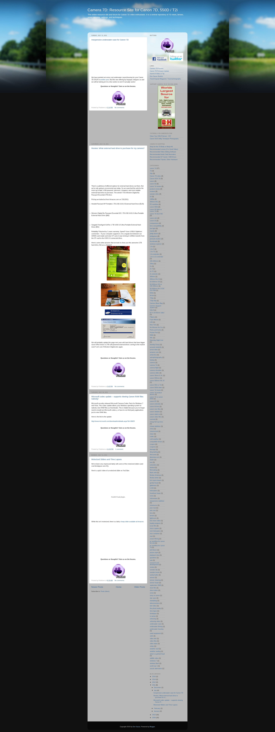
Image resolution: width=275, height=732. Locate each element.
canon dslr (153, 218)
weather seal (154, 649)
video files (153, 641)
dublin (152, 460)
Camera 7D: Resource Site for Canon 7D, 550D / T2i (133, 10)
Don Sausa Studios (156, 76)
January (157, 711)
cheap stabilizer (155, 426)
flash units (153, 472)
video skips (153, 643)
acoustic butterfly (155, 347)
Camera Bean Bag (156, 303)
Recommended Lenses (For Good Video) (164, 149)
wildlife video (154, 658)
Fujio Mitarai (154, 319)
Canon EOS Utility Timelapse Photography (164, 138)
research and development (154, 563)
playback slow (154, 555)
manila (152, 231)
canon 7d (153, 168)
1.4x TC (152, 251)
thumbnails (153, 241)
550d (151, 293)
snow (151, 593)
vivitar (152, 646)
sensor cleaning (155, 580)
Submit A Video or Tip (157, 73)
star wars (153, 598)
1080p (152, 199)
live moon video (155, 520)
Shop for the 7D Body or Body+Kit (161, 146)
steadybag (153, 600)
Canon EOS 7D (155, 178)
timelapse (153, 613)
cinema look (154, 431)
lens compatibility (155, 226)
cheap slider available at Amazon (131, 521)
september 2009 (155, 585)
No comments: (120, 107)
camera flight (154, 368)
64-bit (152, 295)
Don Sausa (136, 726)
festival (152, 467)
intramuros (153, 505)
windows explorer (156, 244)
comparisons (154, 223)
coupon (152, 444)
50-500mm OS (155, 282)
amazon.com (154, 352)
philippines (153, 236)
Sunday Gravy (155, 344)
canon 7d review (155, 186)
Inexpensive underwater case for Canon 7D (110, 40)
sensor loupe (154, 582)
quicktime (153, 557)
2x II (151, 269)
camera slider (154, 373)
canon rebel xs (155, 414)
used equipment (155, 633)
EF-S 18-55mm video (157, 313)
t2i (150, 196)
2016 (154, 676)
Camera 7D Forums (156, 68)
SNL (151, 338)
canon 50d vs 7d (155, 385)
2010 (154, 715)
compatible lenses (156, 441)
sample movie (154, 572)
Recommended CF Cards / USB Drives (163, 157)
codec (152, 436)
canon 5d (153, 184)
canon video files (155, 417)
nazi (151, 536)
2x (150, 266)
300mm (152, 276)
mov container (155, 533)
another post (104, 80)
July (155, 690)
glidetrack (153, 485)
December (157, 687)
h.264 (152, 488)
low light (152, 228)
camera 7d (153, 365)
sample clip (153, 570)
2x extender (154, 274)
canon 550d (154, 207)
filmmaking (153, 470)
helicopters (153, 490)
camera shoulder (155, 370)
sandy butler (154, 575)
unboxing (153, 619)
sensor (152, 577)
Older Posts (139, 587)
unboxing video (155, 621)
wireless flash (154, 663)
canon (152, 181)
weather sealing (155, 651)
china (152, 429)
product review (155, 189)
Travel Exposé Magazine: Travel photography (165, 79)
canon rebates (155, 411)
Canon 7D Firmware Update (159, 71)
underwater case (155, 624)
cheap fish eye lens (156, 422)
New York (153, 325)
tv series (153, 616)
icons (151, 496)
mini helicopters (155, 531)
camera (152, 362)
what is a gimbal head (157, 654)
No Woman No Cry (156, 327)
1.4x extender (154, 254)
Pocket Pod (154, 332)
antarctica (153, 355)
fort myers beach (155, 480)
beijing (152, 360)
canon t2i (153, 221)
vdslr (151, 636)
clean (152, 434)
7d (151, 171)
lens (151, 513)
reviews (152, 191)
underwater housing (156, 629)
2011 (154, 685)
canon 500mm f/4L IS (157, 380)
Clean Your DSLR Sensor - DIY (160, 136)
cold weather (154, 439)
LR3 (151, 322)
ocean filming (154, 539)
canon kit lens (154, 406)
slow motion (154, 590)
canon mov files (155, 409)
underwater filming (156, 626)
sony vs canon (155, 595)
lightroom (153, 518)
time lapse (153, 611)
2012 (154, 682)
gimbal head (154, 483)
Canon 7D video (155, 176)
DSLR (152, 310)
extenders (153, 465)
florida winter (154, 478)
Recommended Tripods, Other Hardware (164, 159)
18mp (152, 263)
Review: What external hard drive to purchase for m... (166, 696)
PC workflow (154, 204)
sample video (154, 194)
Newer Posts (97, 587)
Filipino (152, 317)
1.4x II (152, 249)
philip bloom (154, 233)
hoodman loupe (155, 493)
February (157, 708)
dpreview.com (154, 457)
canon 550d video (156, 387)
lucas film (153, 526)
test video (153, 606)
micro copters (154, 528)
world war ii (153, 666)
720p (151, 298)
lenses (152, 515)
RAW (151, 335)
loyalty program (155, 523)
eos (151, 462)
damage (152, 449)
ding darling (154, 452)
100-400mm (154, 261)
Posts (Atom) (105, 591)
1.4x (151, 246)
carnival (152, 419)
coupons (153, 447)
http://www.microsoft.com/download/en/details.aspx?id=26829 (113, 421)
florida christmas (155, 475)
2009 (154, 717)
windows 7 (153, 661)
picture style (154, 552)
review (152, 567)
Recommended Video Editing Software (163, 152)
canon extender (155, 404)
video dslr (153, 638)
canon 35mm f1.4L (156, 375)
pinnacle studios (155, 239)
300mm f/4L (154, 202)
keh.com (153, 510)
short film (153, 588)
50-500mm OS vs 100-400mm (156, 285)
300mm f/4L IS (155, 279)
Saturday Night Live (156, 340)
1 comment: (119, 449)
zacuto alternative (156, 668)
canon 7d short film (156, 214)
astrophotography (156, 357)
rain (151, 560)
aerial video (154, 349)
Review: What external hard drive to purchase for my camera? (117, 148)
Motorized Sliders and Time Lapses (106, 459)
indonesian (153, 498)
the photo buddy (155, 608)
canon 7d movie (155, 390)
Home (118, 587)
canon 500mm (155, 378)
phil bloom (153, 550)
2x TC (152, 271)
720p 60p (153, 300)
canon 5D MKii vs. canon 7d (156, 210)
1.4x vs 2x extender (156, 257)
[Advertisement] (129, 27)
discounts (153, 454)
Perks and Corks (155, 330)
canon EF (153, 401)
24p (151, 173)
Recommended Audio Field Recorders (163, 154)
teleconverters (155, 603)
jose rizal (153, 508)
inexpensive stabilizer (157, 501)
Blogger (152, 726)
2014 (154, 679)
